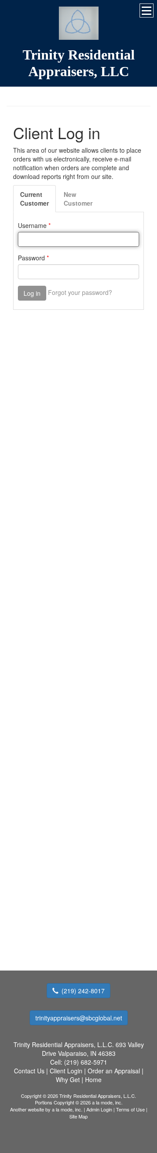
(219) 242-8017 (83, 990)
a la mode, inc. (67, 1109)
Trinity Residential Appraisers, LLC (79, 63)
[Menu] (147, 11)
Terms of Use (130, 1109)
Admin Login (99, 1109)
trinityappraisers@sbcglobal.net (78, 1017)
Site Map (78, 1116)
